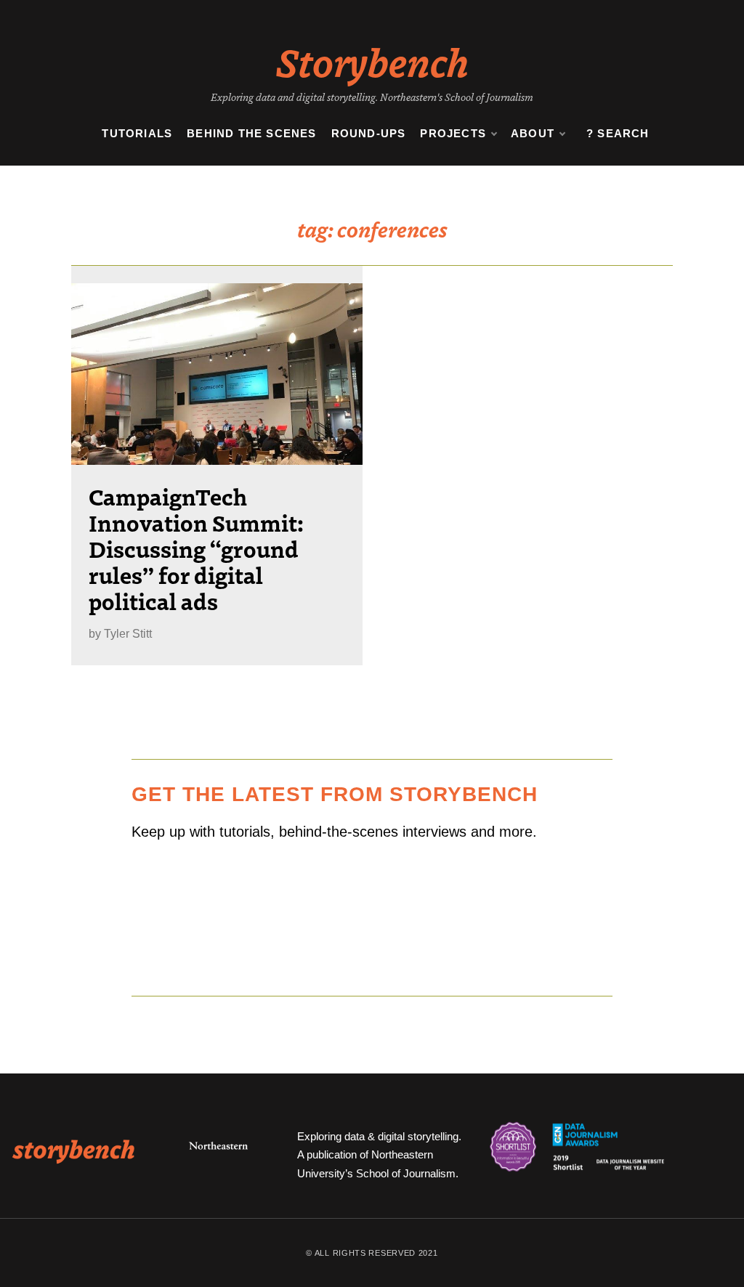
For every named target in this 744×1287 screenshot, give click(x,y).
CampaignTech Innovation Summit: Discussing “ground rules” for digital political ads (196, 548)
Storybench (372, 61)
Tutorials (137, 133)
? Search (618, 133)
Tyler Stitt (128, 634)
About (532, 133)
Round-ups (368, 133)
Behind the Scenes (251, 133)
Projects (453, 133)
